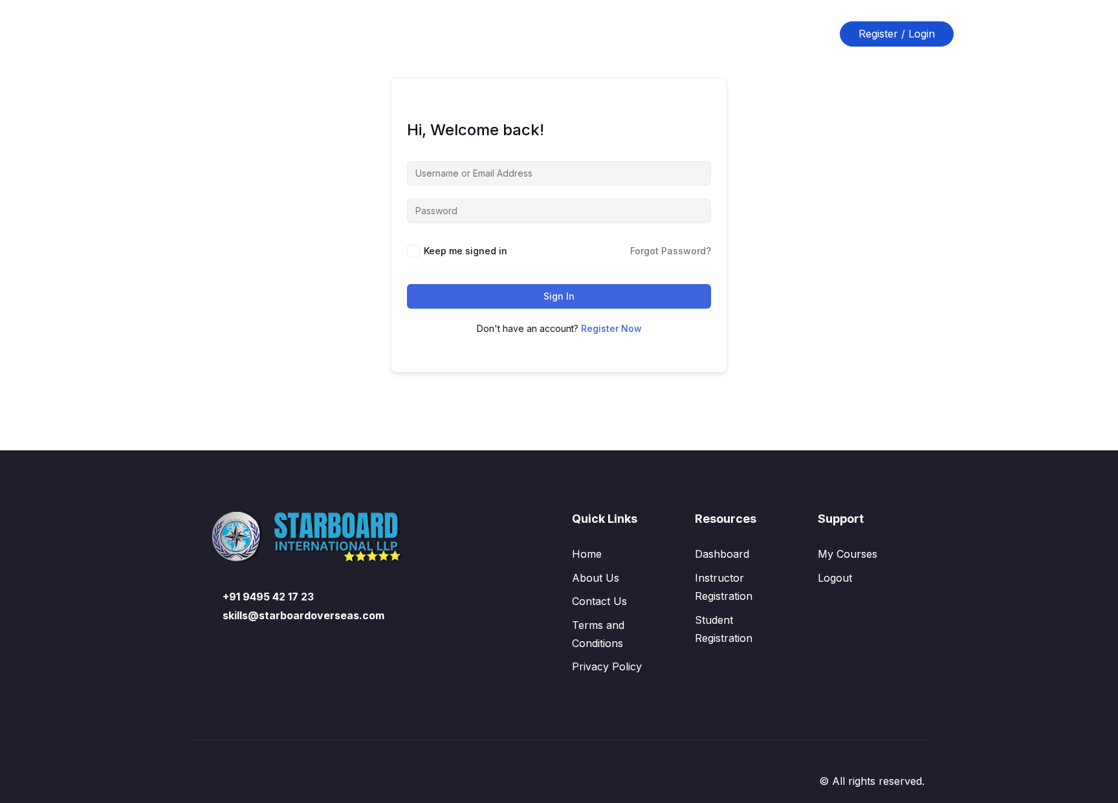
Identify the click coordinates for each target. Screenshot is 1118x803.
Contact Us (585, 33)
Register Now (611, 328)
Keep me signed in (465, 250)
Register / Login (897, 33)
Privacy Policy (607, 666)
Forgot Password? (670, 250)
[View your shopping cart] (818, 34)
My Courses (847, 553)
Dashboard (722, 553)
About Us (508, 33)
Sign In (559, 296)
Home (377, 33)
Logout (835, 577)
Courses (438, 33)
